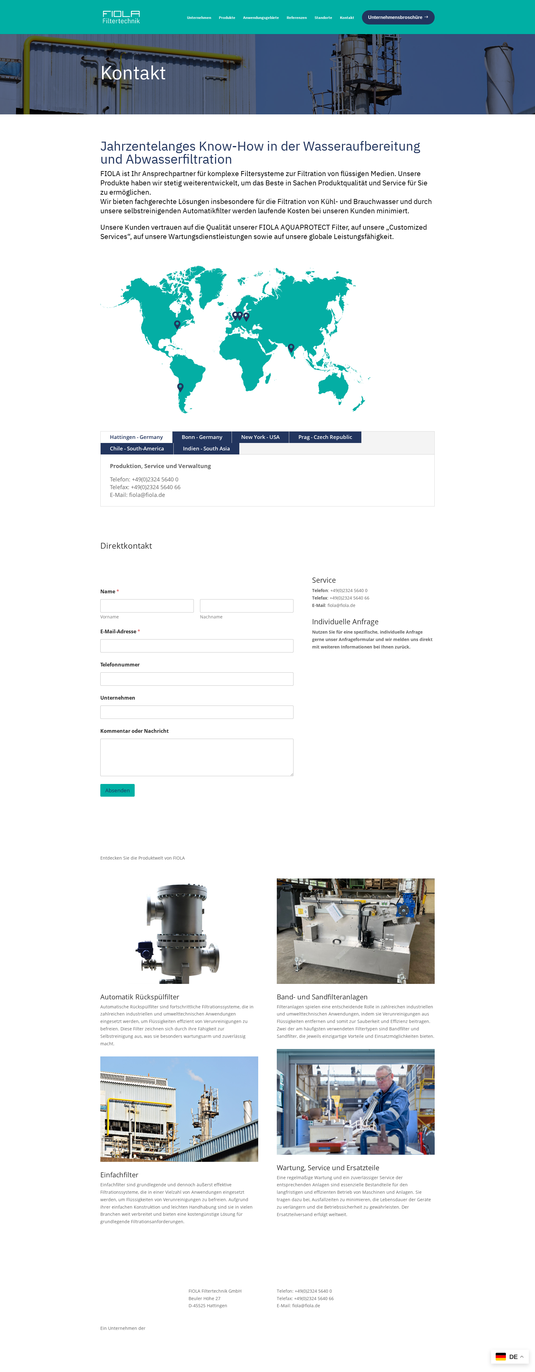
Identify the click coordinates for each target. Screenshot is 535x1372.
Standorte (323, 17)
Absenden (117, 790)
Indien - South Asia (206, 448)
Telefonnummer (120, 665)
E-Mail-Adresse (120, 632)
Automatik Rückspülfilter (139, 996)
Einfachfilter (119, 1174)
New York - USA (260, 436)
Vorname (109, 616)
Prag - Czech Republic (325, 436)
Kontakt (347, 17)
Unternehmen (199, 17)
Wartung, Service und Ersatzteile (328, 1167)
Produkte (227, 17)
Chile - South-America (137, 448)
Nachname (211, 616)
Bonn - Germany (202, 436)
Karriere (373, 1298)
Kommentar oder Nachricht (134, 731)
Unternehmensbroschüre (391, 1291)
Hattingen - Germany (136, 436)
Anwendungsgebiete (261, 17)
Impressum (376, 1328)
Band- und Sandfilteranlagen (322, 996)
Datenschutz (378, 1320)
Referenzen (297, 17)
